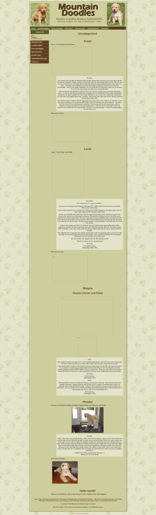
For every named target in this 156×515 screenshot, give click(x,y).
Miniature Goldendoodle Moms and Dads (108, 499)
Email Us (34, 37)
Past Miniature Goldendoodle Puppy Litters (84, 501)
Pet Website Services (96, 507)
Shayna (87, 288)
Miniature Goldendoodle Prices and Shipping (54, 501)
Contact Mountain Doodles (108, 501)
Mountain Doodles (78, 504)
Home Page (38, 499)
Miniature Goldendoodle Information (55, 499)
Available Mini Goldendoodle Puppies (80, 499)
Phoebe (88, 402)
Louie (87, 148)
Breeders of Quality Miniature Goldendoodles (79, 19)
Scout (87, 41)
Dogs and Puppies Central (81, 513)
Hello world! (87, 490)
